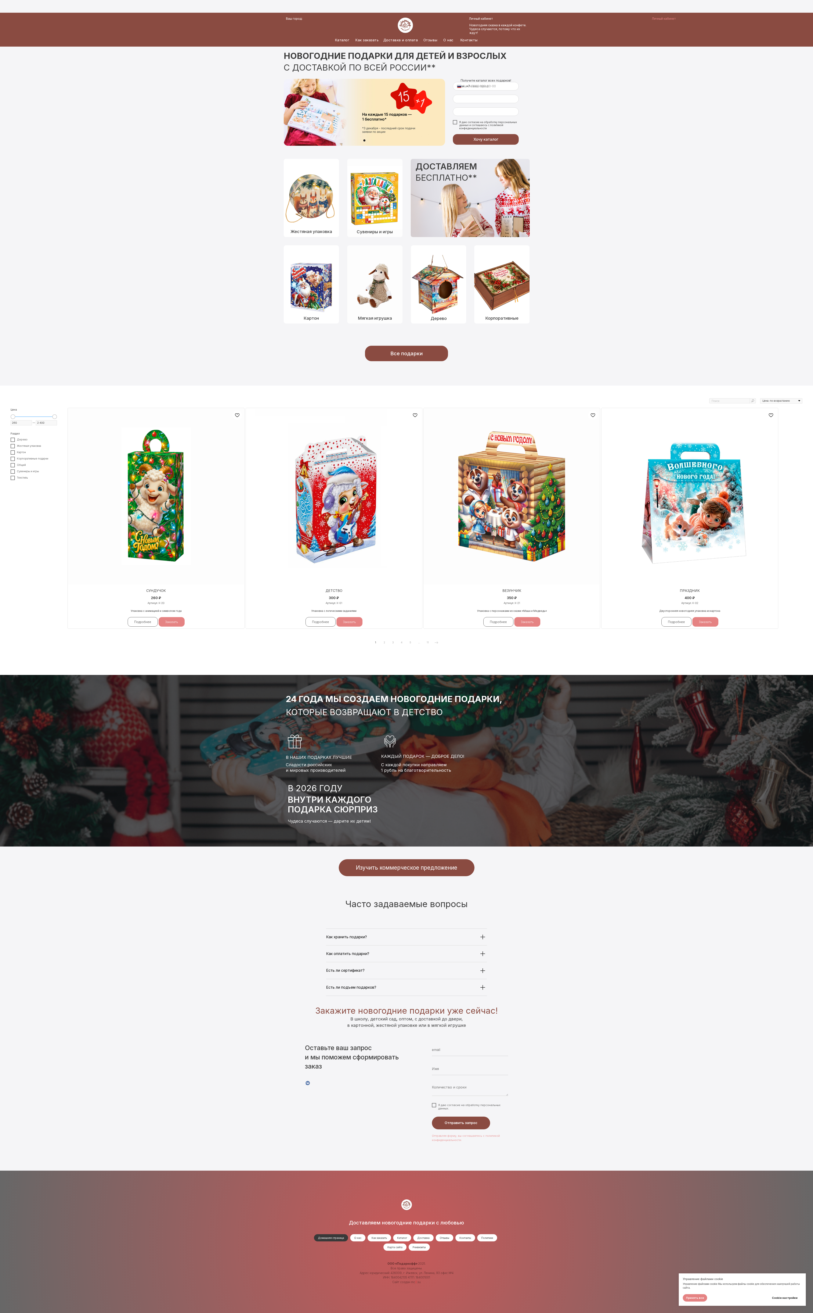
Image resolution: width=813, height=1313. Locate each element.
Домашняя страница (331, 1237)
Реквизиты (419, 1247)
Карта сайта (394, 1247)
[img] (438, 284)
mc (413, 1282)
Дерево (439, 318)
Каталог (342, 40)
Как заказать (367, 40)
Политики (487, 1237)
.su (419, 1282)
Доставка (423, 1237)
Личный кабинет (481, 18)
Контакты (469, 40)
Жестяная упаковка (311, 231)
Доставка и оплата (400, 40)
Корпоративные (501, 318)
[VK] (307, 1083)
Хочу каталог (485, 139)
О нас (448, 40)
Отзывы (430, 40)
